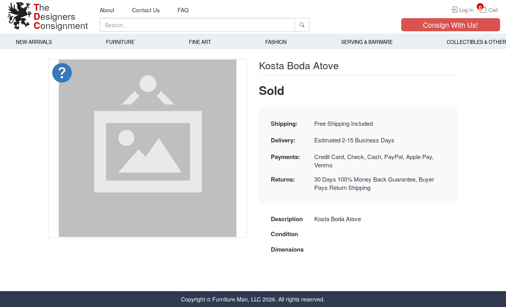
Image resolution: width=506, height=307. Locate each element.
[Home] (20, 16)
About (107, 10)
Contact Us (146, 10)
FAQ (183, 10)
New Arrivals (34, 41)
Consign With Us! (450, 25)
